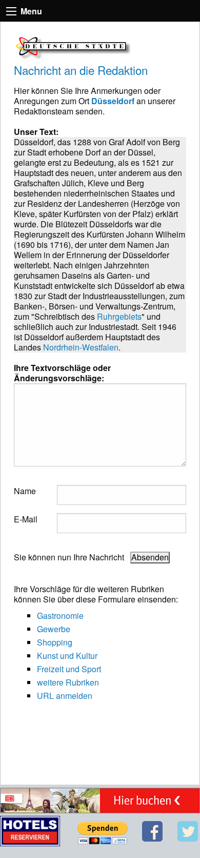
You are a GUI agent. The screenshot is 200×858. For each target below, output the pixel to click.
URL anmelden (64, 695)
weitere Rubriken (68, 682)
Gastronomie (60, 615)
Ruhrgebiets (119, 316)
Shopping (54, 642)
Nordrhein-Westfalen (80, 347)
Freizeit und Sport (69, 669)
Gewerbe (53, 629)
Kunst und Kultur (67, 655)
